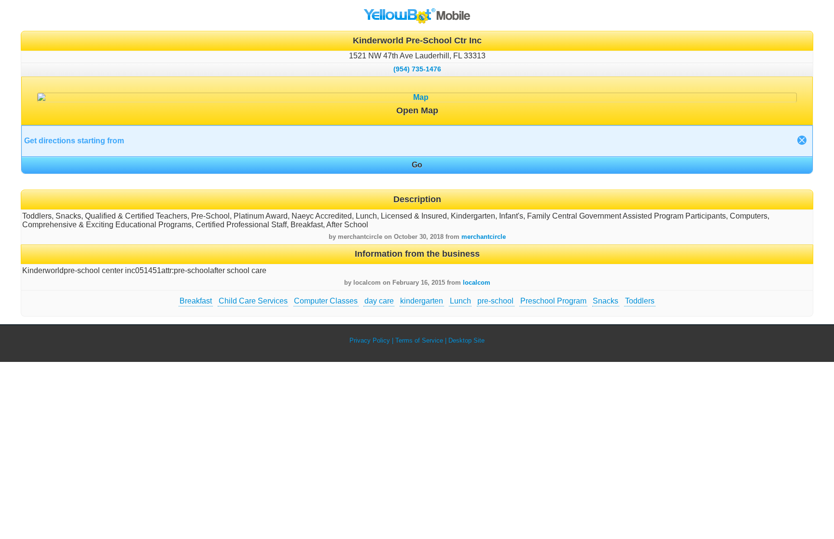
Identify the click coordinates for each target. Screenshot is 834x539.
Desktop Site (466, 340)
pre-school (495, 301)
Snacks (605, 301)
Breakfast (196, 301)
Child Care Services (253, 301)
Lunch (460, 301)
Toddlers (639, 301)
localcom (476, 282)
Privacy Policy (369, 340)
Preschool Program (553, 301)
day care (379, 301)
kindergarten (421, 301)
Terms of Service (419, 340)
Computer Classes (326, 301)
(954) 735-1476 (417, 69)
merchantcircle (483, 236)
